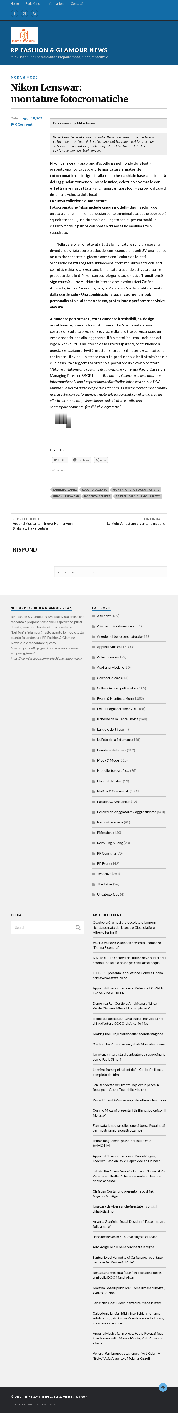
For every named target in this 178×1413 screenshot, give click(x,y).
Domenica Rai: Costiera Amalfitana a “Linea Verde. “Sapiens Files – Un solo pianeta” (125, 1005)
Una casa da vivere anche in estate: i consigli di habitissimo (125, 1208)
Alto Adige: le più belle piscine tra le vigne (123, 1247)
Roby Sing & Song (110, 843)
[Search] (34, 13)
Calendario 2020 (109, 678)
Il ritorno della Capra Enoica (117, 719)
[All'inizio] (163, 1387)
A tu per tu (104, 616)
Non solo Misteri (109, 781)
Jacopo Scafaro (95, 489)
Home (15, 3)
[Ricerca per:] (47, 927)
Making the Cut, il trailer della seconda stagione (128, 1034)
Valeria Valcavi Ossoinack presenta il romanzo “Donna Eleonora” (127, 944)
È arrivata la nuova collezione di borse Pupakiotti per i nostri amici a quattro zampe (129, 1127)
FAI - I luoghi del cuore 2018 (117, 708)
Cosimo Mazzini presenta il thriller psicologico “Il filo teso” (129, 1112)
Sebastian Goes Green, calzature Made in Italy (127, 1303)
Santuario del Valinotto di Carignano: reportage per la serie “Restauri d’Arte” (128, 1259)
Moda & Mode (24, 77)
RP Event (103, 863)
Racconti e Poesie (110, 822)
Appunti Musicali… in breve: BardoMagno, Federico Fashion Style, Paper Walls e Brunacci (127, 1158)
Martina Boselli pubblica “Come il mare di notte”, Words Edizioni (129, 1290)
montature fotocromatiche (136, 489)
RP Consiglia (106, 853)
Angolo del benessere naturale (119, 636)
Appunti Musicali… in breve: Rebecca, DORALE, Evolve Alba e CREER (128, 990)
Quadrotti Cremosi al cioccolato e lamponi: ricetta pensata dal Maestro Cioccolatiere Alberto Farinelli (125, 927)
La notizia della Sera (111, 750)
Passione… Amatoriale (113, 801)
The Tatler (104, 884)
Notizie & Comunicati (113, 791)
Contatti (77, 3)
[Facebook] (14, 13)
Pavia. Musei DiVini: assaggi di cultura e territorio (129, 1100)
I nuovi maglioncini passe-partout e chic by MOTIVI (122, 1143)
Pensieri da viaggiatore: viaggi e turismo (126, 812)
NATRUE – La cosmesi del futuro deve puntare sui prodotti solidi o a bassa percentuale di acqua (129, 959)
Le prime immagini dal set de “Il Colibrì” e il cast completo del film (128, 1071)
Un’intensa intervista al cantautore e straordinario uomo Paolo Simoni (129, 1056)
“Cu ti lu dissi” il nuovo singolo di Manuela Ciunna (129, 1044)
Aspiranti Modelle (110, 667)
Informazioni (55, 3)
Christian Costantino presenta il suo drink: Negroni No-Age (124, 1193)
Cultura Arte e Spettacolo (116, 688)
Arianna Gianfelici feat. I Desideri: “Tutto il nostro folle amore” (129, 1223)
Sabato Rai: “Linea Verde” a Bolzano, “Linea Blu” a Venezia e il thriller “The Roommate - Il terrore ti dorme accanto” (129, 1176)
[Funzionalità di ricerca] (77, 927)
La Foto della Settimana (114, 739)
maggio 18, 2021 (32, 118)
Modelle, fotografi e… (113, 770)
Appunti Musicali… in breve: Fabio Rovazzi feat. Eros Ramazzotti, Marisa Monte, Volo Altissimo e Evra (128, 1338)
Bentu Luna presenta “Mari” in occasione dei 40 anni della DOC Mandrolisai (127, 1274)
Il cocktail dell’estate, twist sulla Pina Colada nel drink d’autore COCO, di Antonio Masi (128, 1020)
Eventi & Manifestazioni (115, 698)
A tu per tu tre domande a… (117, 626)
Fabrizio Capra (65, 489)
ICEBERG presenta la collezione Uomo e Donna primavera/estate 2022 (128, 975)
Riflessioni (104, 832)
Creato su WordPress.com (33, 1404)
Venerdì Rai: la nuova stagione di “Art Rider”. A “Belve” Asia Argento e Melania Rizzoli (126, 1355)
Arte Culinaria (107, 657)
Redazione (32, 3)
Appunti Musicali (109, 646)
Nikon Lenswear (66, 496)
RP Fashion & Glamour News (59, 50)
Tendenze (104, 873)
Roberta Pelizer (97, 496)
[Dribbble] (24, 13)
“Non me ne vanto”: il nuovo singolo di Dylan (125, 1237)
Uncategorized (108, 894)
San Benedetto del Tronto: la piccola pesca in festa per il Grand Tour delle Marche (126, 1087)
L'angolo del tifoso (110, 729)
